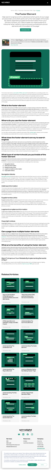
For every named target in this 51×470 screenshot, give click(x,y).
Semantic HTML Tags (29, 10)
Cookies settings (22, 464)
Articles (25, 441)
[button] (48, 3)
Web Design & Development (13, 444)
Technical (20, 10)
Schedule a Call (26, 29)
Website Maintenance (11, 446)
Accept (32, 464)
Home (12, 10)
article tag (32, 132)
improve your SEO (27, 263)
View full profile (14, 44)
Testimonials (40, 444)
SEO (16, 10)
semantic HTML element (20, 93)
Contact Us (40, 443)
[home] (5, 3)
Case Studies (40, 446)
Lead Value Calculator (28, 443)
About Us (39, 441)
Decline (42, 464)
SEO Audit (8, 443)
